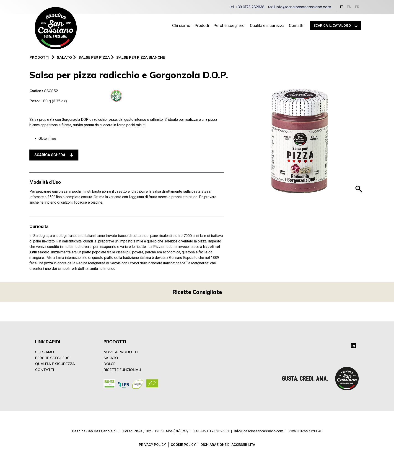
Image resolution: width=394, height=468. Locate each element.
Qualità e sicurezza (267, 25)
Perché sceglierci (229, 25)
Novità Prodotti (121, 352)
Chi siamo (181, 25)
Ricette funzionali (122, 369)
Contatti (296, 25)
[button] (53, 155)
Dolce (109, 363)
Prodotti (202, 25)
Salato (111, 357)
